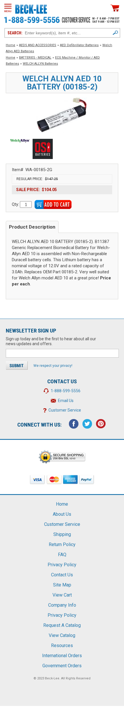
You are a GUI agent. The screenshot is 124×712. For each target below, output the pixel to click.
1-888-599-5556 (65, 390)
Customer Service (64, 410)
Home (10, 45)
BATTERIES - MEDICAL (35, 57)
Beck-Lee (52, 678)
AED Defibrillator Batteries (79, 45)
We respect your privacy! (52, 366)
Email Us (66, 400)
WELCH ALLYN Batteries (40, 64)
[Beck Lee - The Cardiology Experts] (31, 8)
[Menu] (8, 8)
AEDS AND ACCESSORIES (37, 45)
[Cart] (115, 8)
